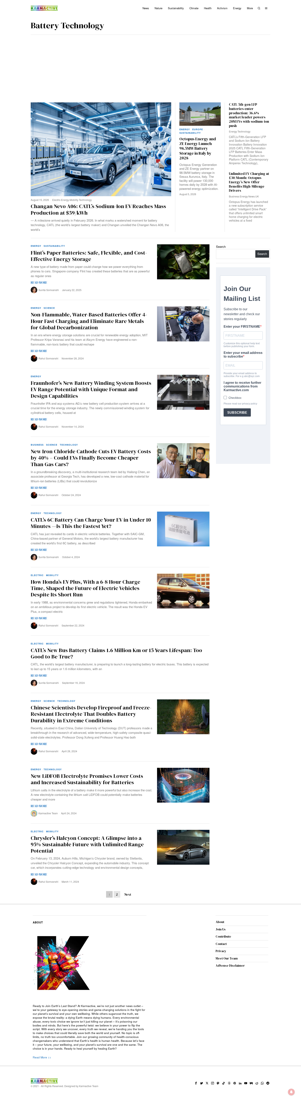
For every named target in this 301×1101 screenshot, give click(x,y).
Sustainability (190, 132)
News (251, 196)
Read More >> (42, 1057)
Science (49, 307)
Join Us (221, 929)
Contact (221, 944)
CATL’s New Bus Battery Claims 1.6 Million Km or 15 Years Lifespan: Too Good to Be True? (116, 653)
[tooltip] (196, 1083)
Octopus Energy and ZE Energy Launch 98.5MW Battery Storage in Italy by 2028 (197, 149)
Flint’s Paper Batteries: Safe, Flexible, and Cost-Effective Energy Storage (89, 256)
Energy (65, 200)
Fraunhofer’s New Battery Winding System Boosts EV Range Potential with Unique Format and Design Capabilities (91, 389)
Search (221, 246)
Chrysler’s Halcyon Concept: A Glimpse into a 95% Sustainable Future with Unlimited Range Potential (87, 844)
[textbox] (89, 1027)
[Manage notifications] (291, 1092)
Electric (56, 200)
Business (234, 196)
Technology (85, 200)
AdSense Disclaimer (230, 965)
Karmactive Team (48, 813)
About (220, 922)
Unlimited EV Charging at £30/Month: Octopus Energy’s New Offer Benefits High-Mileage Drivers (249, 182)
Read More (39, 282)
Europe (197, 129)
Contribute (223, 936)
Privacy (221, 951)
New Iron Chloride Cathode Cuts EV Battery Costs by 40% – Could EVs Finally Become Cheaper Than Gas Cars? (91, 458)
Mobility (74, 200)
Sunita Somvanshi (48, 290)
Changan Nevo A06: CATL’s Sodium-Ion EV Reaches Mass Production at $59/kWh (98, 209)
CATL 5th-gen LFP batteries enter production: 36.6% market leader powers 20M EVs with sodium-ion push (249, 115)
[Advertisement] (150, 65)
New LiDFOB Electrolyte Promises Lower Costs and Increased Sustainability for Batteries (87, 779)
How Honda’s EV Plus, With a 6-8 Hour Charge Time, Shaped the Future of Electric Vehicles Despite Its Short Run (85, 588)
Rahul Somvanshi (48, 358)
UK (257, 196)
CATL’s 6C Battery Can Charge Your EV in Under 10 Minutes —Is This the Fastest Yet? (91, 523)
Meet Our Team (227, 958)
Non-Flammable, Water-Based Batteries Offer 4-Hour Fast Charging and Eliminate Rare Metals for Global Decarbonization (89, 321)
